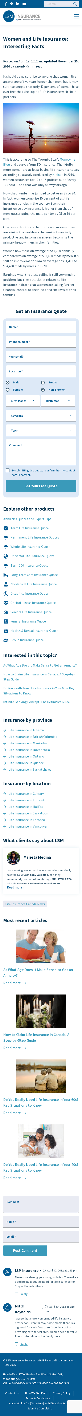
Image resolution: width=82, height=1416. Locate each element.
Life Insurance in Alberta (26, 730)
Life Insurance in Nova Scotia (29, 750)
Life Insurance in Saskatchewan (31, 769)
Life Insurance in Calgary (26, 793)
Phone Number (19, 342)
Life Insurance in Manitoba (28, 743)
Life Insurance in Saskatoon (28, 813)
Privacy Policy (61, 1393)
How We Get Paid (35, 1393)
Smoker (53, 382)
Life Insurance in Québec (26, 763)
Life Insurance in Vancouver (28, 826)
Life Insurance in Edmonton (28, 800)
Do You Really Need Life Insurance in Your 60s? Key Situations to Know (38, 690)
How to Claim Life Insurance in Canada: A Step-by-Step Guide (39, 676)
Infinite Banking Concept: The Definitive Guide (36, 702)
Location (16, 371)
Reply (24, 1294)
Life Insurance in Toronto (27, 820)
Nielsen (57, 174)
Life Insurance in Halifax (26, 806)
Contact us (12, 1393)
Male (16, 382)
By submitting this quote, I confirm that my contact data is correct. (43, 472)
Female (18, 389)
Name (14, 327)
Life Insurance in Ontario (26, 756)
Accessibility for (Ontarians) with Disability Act (38, 1403)
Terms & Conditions (38, 1398)
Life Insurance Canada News (25, 904)
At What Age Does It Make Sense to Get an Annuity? (40, 665)
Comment (15, 445)
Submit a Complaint (39, 1408)
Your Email (17, 356)
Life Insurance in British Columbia (33, 736)
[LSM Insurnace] (22, 16)
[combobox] (23, 401)
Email (11, 1236)
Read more (15, 887)
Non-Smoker (57, 389)
